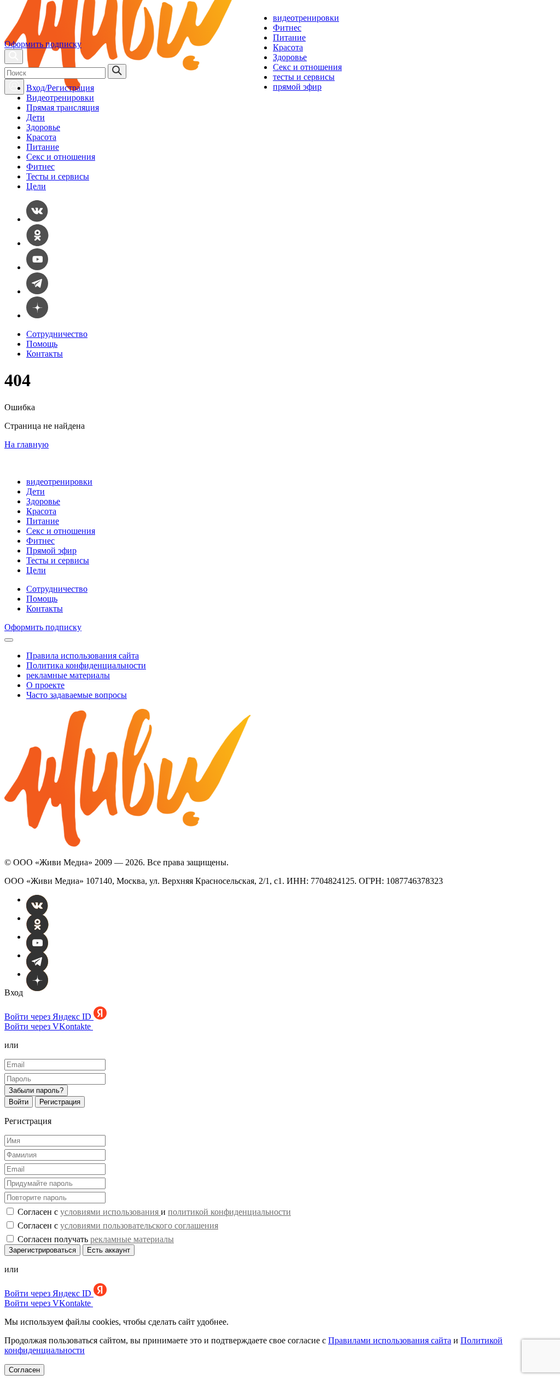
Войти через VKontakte (48, 1026)
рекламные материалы (68, 675)
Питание (289, 37)
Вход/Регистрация (60, 87)
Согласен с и (153, 1211)
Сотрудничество (57, 334)
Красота (288, 47)
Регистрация (59, 1102)
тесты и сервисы (304, 76)
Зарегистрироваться (42, 1250)
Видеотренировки (60, 97)
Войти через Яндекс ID (49, 1016)
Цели (36, 186)
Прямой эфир (51, 550)
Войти (18, 1102)
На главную (26, 444)
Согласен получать (94, 1239)
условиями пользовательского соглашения (139, 1225)
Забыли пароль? (36, 1090)
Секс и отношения (307, 67)
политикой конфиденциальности (229, 1211)
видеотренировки (306, 17)
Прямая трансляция (62, 107)
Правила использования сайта (82, 655)
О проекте (45, 685)
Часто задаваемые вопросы (76, 695)
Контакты (44, 353)
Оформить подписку (42, 44)
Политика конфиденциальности (86, 665)
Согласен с (116, 1225)
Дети (35, 117)
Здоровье (290, 57)
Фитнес (287, 27)
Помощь (41, 343)
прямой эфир (297, 86)
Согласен (24, 1370)
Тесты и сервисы (57, 176)
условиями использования (110, 1211)
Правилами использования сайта (389, 1340)
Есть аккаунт (108, 1250)
